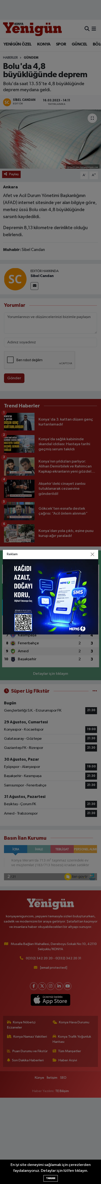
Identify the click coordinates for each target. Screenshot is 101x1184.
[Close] (92, 554)
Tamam (50, 1178)
